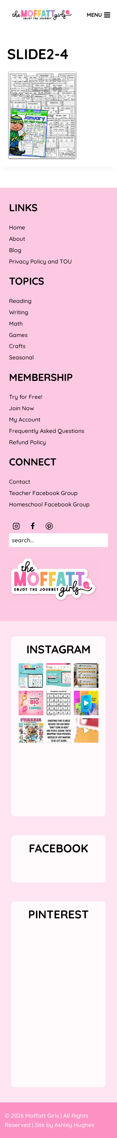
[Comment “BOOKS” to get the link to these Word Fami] (86, 703)
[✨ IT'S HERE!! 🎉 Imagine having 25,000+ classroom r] (31, 675)
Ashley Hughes (74, 1124)
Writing (18, 312)
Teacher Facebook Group (43, 493)
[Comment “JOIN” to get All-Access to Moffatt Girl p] (58, 675)
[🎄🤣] (58, 730)
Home (17, 227)
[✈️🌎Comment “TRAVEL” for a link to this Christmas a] (86, 730)
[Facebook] (33, 526)
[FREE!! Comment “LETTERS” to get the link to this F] (86, 675)
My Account (24, 419)
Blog (15, 250)
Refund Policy (27, 442)
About (17, 238)
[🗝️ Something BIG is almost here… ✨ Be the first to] (31, 703)
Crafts (17, 346)
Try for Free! (25, 396)
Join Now (21, 408)
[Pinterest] (49, 526)
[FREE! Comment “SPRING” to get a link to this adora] (31, 730)
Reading (20, 300)
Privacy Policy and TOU (40, 261)
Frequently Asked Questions (46, 430)
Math (16, 323)
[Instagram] (16, 526)
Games (18, 335)
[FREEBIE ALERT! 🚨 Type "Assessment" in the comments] (58, 703)
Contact (19, 481)
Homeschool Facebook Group (49, 504)
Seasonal (21, 357)
